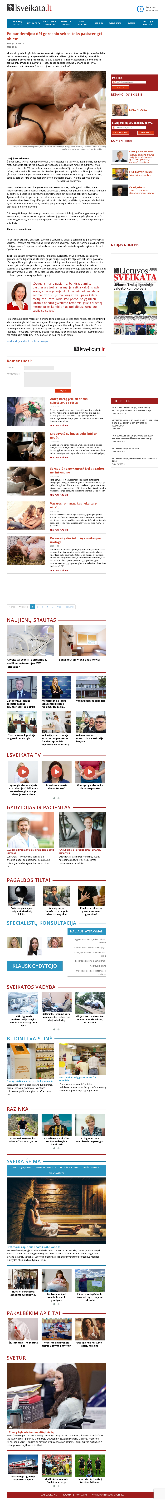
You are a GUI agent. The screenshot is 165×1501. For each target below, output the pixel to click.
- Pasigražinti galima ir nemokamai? (90, 960)
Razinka (99, 23)
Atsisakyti (146, 132)
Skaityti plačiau (59, 425)
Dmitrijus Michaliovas (141, 151)
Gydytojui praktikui (147, 23)
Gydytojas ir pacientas (50, 23)
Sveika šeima (115, 23)
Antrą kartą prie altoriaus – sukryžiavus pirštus (70, 401)
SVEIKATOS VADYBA (66, 23)
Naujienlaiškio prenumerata (132, 123)
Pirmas (12, 607)
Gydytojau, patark (23, 1167)
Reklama (67, 1494)
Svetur (131, 23)
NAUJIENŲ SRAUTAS (17, 23)
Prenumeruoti (120, 132)
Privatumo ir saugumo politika (108, 1494)
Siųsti (63, 390)
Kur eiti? (123, 401)
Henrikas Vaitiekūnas (140, 172)
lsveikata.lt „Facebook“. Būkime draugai (27, 341)
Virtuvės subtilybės (70, 1167)
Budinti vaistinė (82, 23)
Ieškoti (120, 87)
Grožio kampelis (91, 1167)
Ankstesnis (23, 607)
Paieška (117, 78)
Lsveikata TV (33, 23)
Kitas (59, 607)
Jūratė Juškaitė (137, 187)
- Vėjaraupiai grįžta (97, 965)
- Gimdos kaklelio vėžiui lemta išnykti (89, 947)
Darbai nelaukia (138, 110)
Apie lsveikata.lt (49, 1494)
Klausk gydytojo (34, 966)
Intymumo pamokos (46, 1167)
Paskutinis (69, 607)
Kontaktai (81, 1494)
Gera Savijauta (56, 1173)
